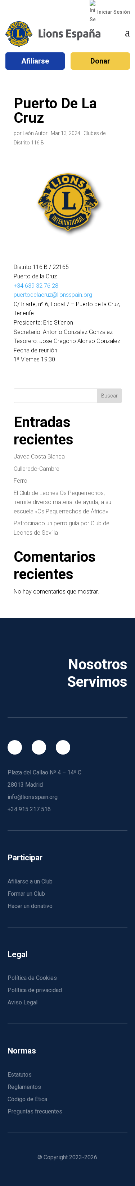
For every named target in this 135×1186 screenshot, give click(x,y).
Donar (100, 61)
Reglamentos (24, 1086)
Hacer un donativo (30, 906)
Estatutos (20, 1074)
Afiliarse (35, 61)
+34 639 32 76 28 (36, 285)
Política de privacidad (35, 990)
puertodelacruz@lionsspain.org (53, 294)
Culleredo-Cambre (36, 468)
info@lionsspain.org (33, 797)
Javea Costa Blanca (39, 456)
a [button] (127, 32)
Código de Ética (27, 1099)
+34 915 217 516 (29, 809)
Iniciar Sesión (113, 12)
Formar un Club (26, 893)
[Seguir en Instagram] (39, 747)
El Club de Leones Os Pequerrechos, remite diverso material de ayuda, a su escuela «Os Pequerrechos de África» (62, 502)
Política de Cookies (32, 977)
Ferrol (21, 480)
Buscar (109, 396)
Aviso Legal (22, 1002)
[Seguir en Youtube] (63, 747)
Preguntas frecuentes (35, 1111)
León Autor (35, 133)
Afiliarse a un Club (30, 881)
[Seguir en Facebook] (15, 747)
